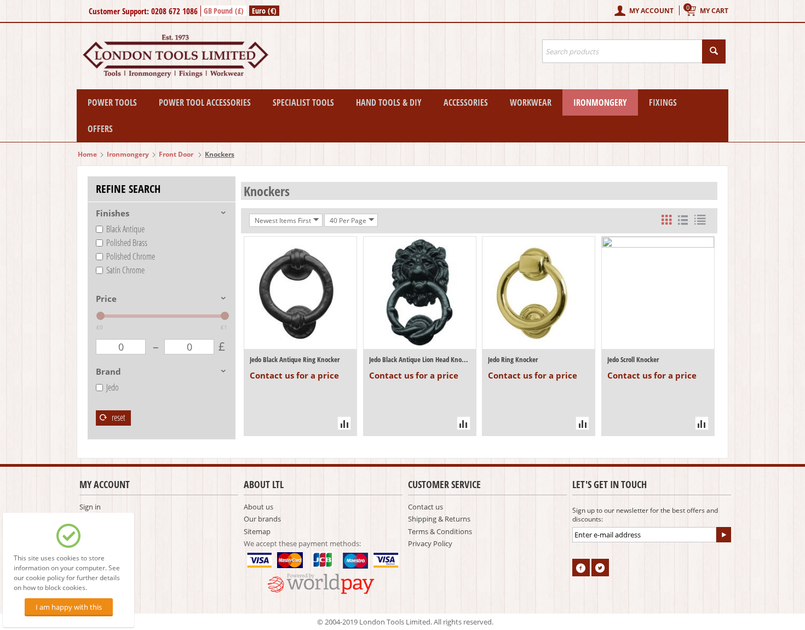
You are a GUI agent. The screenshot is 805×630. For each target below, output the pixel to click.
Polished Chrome (130, 256)
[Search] (714, 51)
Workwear (530, 102)
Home (87, 154)
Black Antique (125, 229)
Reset (117, 417)
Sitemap (257, 531)
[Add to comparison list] (344, 423)
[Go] (723, 534)
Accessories (466, 102)
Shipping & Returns (439, 519)
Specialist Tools (303, 102)
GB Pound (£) (224, 10)
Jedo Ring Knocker (513, 359)
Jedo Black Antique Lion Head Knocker (419, 359)
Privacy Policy (430, 543)
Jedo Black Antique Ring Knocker (295, 359)
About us (258, 507)
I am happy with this (69, 607)
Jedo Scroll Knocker (633, 359)
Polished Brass (126, 243)
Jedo (112, 387)
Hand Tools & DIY (389, 102)
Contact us (425, 507)
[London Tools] (177, 55)
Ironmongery (600, 102)
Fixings (663, 102)
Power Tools (112, 102)
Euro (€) (264, 10)
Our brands (262, 519)
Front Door (177, 154)
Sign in (90, 507)
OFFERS (100, 129)
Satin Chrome (125, 270)
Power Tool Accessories (205, 102)
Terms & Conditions (440, 531)
